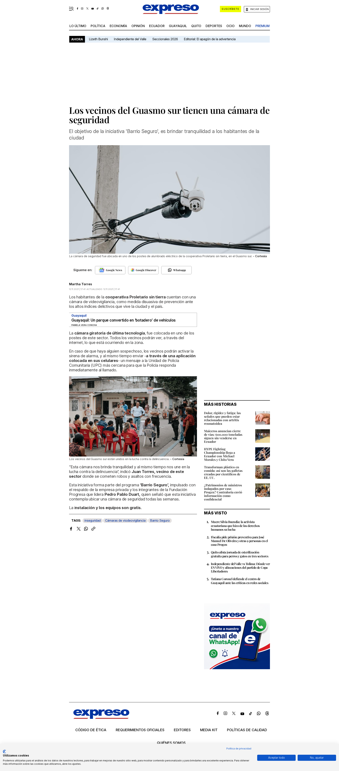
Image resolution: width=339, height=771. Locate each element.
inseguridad (93, 520)
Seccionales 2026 (165, 39)
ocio (230, 26)
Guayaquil (178, 26)
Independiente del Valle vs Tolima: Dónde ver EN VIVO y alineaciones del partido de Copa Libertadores (240, 567)
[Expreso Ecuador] (101, 717)
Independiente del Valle (130, 39)
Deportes (214, 26)
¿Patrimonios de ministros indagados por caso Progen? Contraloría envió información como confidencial (223, 492)
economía (118, 26)
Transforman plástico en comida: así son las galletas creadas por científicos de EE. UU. (223, 472)
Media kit (209, 730)
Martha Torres (80, 284)
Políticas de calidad (247, 730)
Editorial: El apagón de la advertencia (210, 39)
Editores (182, 730)
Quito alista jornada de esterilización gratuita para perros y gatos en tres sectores (239, 554)
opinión (138, 26)
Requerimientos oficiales (140, 730)
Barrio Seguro (160, 520)
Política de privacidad (238, 748)
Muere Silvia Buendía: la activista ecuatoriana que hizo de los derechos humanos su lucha (235, 525)
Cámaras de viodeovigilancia (125, 520)
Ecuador (157, 26)
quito (196, 26)
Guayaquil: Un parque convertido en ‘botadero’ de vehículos (123, 320)
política (98, 26)
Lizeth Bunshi (98, 39)
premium (262, 26)
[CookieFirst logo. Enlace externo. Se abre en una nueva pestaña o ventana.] (4, 751)
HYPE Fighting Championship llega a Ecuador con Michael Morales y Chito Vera (219, 454)
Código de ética (90, 730)
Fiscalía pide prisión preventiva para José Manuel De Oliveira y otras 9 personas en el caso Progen (239, 541)
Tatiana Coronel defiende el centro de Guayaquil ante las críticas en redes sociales (239, 581)
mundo (245, 26)
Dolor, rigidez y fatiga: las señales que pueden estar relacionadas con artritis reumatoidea (222, 418)
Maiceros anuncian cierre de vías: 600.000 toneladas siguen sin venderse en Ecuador (223, 436)
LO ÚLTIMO (77, 26)
